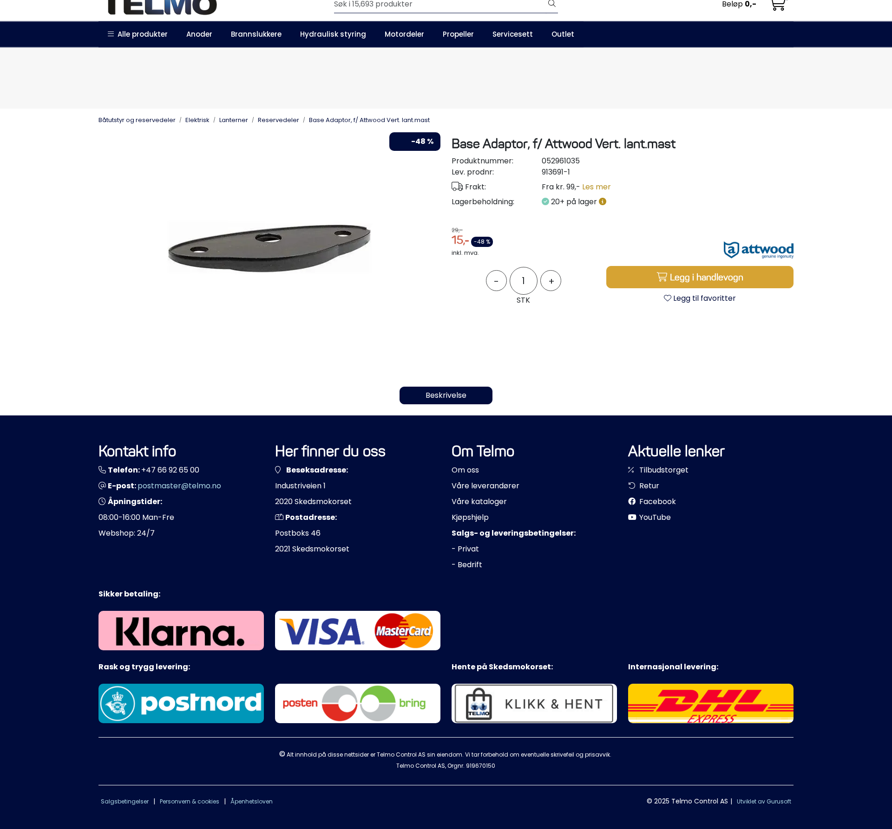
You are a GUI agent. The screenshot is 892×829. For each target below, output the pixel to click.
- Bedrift (467, 564)
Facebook (656, 501)
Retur (648, 485)
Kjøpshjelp (470, 517)
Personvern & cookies (189, 801)
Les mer (596, 186)
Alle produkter (141, 34)
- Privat (465, 549)
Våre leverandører (485, 485)
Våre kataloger (479, 501)
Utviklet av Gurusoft (764, 801)
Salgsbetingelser (125, 801)
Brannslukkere (256, 34)
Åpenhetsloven (251, 801)
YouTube (654, 517)
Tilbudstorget (663, 470)
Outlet (562, 34)
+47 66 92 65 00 (170, 470)
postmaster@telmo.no (179, 485)
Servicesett (512, 34)
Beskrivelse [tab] (446, 395)
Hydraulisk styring (333, 34)
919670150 (480, 766)
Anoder (199, 34)
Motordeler (404, 34)
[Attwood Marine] (759, 250)
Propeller (458, 34)
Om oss (465, 470)
